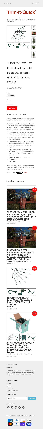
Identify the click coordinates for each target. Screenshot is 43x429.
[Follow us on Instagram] (16, 408)
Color (8, 93)
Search (9, 383)
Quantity (9, 100)
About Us (9, 386)
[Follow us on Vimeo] (20, 408)
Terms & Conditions (12, 390)
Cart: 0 (36, 3)
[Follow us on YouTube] (23, 408)
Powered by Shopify (29, 416)
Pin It (25, 172)
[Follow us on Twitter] (12, 408)
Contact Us (10, 388)
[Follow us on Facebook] (8, 408)
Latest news (12, 365)
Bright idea (10, 367)
